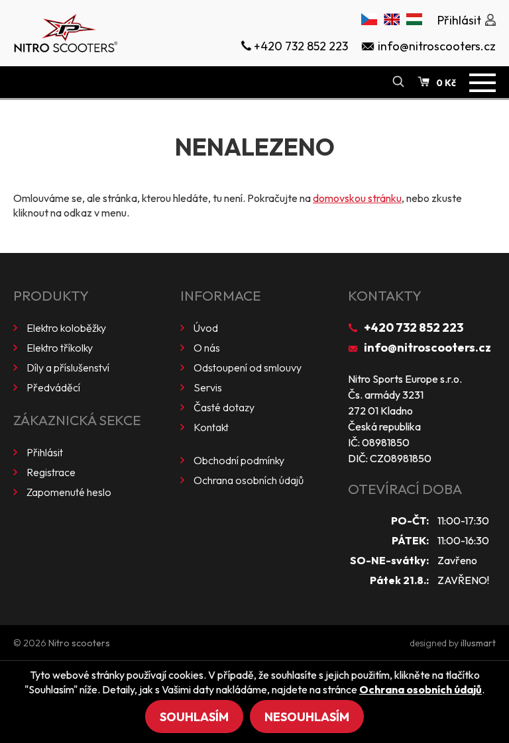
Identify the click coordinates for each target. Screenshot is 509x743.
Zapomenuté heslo (69, 492)
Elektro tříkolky (60, 347)
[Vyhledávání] (398, 82)
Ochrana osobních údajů (249, 480)
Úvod (206, 327)
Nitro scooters (79, 643)
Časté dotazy (224, 407)
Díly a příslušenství (68, 367)
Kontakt (211, 427)
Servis (208, 387)
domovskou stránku (357, 198)
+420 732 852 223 (413, 327)
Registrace (51, 472)
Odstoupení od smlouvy (248, 367)
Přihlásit (45, 452)
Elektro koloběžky (66, 327)
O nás (207, 347)
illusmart (478, 643)
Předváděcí (53, 387)
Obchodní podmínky (239, 460)
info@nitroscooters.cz (427, 347)
